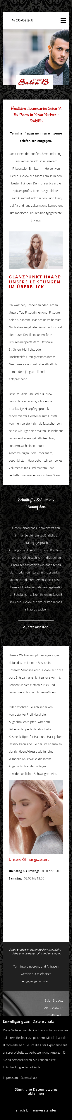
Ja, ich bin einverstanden (36, 1110)
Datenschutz (29, 1078)
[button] (14, 817)
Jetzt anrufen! (37, 627)
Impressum (10, 1078)
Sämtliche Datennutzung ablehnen (36, 1091)
